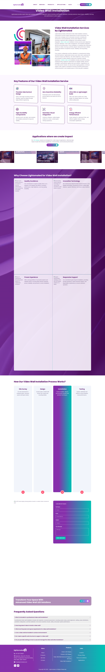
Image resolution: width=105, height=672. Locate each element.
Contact (43, 660)
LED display (36, 140)
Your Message (59, 526)
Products (51, 4)
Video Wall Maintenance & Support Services (62, 657)
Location (81, 652)
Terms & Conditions (81, 657)
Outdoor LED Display (66, 654)
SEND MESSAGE (61, 538)
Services (42, 4)
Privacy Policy (81, 655)
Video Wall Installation (65, 661)
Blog (70, 4)
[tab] (52, 619)
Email (57, 513)
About (35, 4)
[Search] (78, 4)
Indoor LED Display (66, 651)
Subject (57, 520)
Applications (61, 4)
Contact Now (84, 4)
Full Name (58, 506)
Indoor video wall (65, 42)
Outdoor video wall (65, 60)
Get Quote (83, 601)
